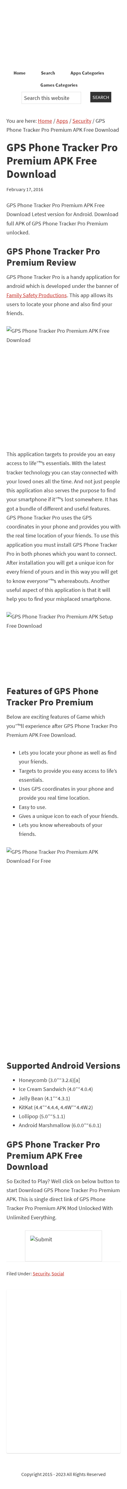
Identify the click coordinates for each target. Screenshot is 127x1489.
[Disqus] (64, 1370)
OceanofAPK (63, 34)
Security (41, 1273)
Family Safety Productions (36, 295)
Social (57, 1273)
